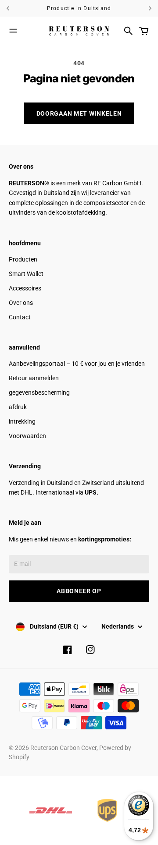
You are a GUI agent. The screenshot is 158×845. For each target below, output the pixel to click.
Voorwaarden (27, 435)
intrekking (22, 421)
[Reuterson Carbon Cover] (79, 30)
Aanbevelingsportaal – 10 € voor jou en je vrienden (77, 363)
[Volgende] (150, 8)
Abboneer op (79, 590)
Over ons (21, 302)
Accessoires (25, 288)
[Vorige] (12, 8)
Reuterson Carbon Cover (63, 747)
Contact (20, 317)
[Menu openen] (13, 31)
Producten (23, 259)
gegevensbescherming (39, 392)
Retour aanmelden (34, 378)
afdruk (18, 406)
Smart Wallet (26, 273)
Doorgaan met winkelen (79, 113)
